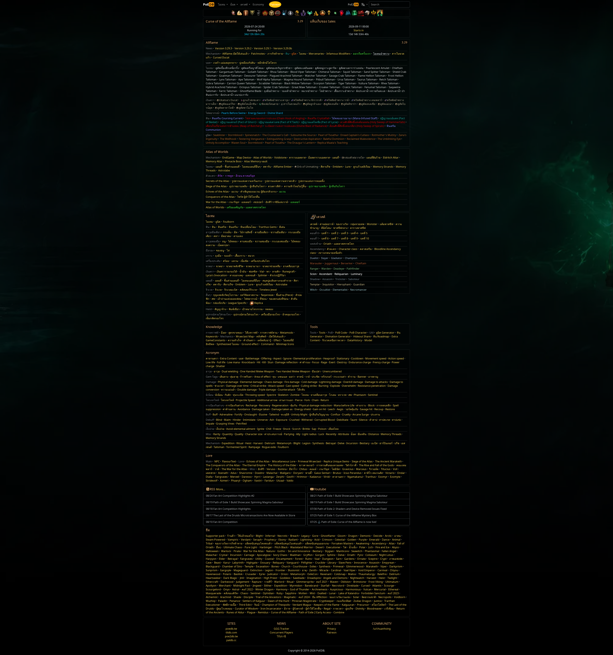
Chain (315, 400)
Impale (210, 423)
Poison (322, 429)
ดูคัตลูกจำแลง (313, 104)
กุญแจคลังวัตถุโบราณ (225, 295)
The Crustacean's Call (275, 135)
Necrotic (282, 536)
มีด (235, 232)
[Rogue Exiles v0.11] (380, 13)
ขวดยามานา (253, 266)
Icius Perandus (352, 473)
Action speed (396, 358)
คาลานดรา (212, 358)
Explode (335, 386)
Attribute (343, 434)
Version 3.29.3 (223, 48)
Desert (320, 547)
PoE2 (353, 4)
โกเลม (332, 395)
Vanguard (293, 562)
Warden (326, 268)
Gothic (281, 551)
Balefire (382, 574)
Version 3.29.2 (243, 48)
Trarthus (370, 476)
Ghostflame (328, 536)
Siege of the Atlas (216, 186)
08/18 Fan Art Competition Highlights (228, 509)
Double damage (247, 389)
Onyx (226, 589)
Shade (237, 597)
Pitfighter (307, 562)
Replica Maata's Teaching (332, 142)
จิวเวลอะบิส (230, 289)
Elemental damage (251, 382)
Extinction (256, 570)
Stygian (329, 551)
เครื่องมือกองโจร (270, 314)
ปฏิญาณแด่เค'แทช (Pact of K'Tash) (278, 122)
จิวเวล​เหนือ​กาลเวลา (333, 340)
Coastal (269, 559)
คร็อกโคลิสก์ (379, 604)
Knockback (248, 362)
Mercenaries (316, 53)
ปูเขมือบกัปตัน (247, 62)
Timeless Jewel (268, 289)
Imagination (253, 578)
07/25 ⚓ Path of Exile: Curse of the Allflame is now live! (343, 522)
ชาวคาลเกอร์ (306, 465)
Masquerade (213, 593)
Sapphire (290, 593)
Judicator (272, 574)
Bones (275, 566)
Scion (313, 274)
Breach (294, 536)
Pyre (360, 555)
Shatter (220, 366)
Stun (270, 362)
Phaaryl (235, 480)
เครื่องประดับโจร (260, 261)
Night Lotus (386, 555)
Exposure (281, 420)
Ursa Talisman (346, 79)
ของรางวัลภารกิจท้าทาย (228, 543)
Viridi (327, 476)
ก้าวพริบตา (246, 376)
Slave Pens (345, 562)
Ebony (282, 539)
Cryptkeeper (326, 601)
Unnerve (262, 420)
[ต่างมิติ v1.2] (361, 13)
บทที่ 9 (354, 238)
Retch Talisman (388, 79)
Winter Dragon (264, 589)
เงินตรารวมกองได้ (227, 271)
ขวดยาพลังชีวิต (234, 266)
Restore (390, 409)
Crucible (320, 562)
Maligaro (285, 473)
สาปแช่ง (396, 420)
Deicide (377, 536)
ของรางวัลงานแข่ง (339, 597)
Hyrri (257, 476)
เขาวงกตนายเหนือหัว (330, 253)
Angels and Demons (335, 578)
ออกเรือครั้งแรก (362, 53)
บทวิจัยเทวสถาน (249, 295)
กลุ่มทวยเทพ (357, 224)
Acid (316, 539)
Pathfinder (353, 268)
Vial (262, 271)
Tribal (209, 543)
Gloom (341, 536)
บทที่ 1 (325, 233)
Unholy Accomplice (217, 142)
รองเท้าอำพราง (290, 91)
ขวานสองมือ (262, 241)
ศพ (213, 299)
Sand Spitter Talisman (377, 72)
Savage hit (366, 409)
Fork (307, 400)
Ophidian (268, 593)
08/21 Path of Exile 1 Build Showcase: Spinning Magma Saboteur (349, 495)
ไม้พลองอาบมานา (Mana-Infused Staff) (354, 118)
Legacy (305, 536)
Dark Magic (230, 578)
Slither (268, 585)
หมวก (251, 255)
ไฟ (344, 547)
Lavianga (268, 476)
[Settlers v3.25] (239, 13)
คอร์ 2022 (247, 589)
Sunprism (211, 570)
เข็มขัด (244, 261)
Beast (217, 562)
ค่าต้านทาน (229, 409)
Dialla (209, 476)
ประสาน (375, 414)
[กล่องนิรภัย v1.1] (367, 13)
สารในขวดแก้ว (291, 104)
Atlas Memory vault (255, 161)
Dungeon (327, 559)
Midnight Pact (241, 585)
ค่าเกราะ (361, 405)
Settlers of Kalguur (253, 601)
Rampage (254, 447)
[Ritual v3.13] (271, 13)
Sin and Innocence (299, 551)
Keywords (212, 336)
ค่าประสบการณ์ (273, 434)
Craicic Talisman (352, 87)
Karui (226, 562)
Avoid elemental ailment (240, 429)
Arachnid (225, 597)
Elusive (263, 414)
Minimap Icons (285, 344)
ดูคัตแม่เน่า (386, 104)
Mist (312, 593)
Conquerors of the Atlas (220, 197)
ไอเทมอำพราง (381, 53)
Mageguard (241, 570)
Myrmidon (296, 585)
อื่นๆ (218, 547)
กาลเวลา (338, 608)
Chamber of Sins (232, 566)
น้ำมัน (242, 271)
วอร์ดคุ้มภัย (351, 409)
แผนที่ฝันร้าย (373, 157)
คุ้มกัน (293, 405)
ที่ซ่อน (263, 299)
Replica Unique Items (336, 461)
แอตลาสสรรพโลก (256, 207)
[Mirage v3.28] (233, 13)
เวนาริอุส (234, 202)
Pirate (237, 551)
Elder (222, 559)
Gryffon (308, 555)
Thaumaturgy (366, 574)
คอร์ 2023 (393, 593)
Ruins (308, 559)
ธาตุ (304, 570)
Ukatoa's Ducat (228, 100)
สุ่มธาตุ (234, 376)
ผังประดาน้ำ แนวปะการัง (234, 95)
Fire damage (291, 382)
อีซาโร (293, 469)
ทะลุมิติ (285, 414)
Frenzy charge (381, 362)
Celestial (340, 539)
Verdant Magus (301, 604)
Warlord (279, 581)
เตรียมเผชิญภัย (235, 207)
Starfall (325, 585)
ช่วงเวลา (219, 386)
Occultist (324, 289)
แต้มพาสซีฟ (386, 224)
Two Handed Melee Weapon (293, 371)
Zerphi (280, 476)
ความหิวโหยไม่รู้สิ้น (295, 186)
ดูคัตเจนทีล (332, 104)
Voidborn (399, 597)
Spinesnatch (252, 135)
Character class (348, 249)
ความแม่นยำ (228, 389)
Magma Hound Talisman (298, 79)
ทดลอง (269, 309)
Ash (272, 420)
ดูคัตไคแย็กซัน (248, 104)
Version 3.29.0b (282, 48)
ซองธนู (220, 250)
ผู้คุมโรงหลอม (224, 608)
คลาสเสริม (366, 249)
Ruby (279, 593)
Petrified (241, 423)
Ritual (239, 443)
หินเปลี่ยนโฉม (248, 227)
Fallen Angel (389, 551)
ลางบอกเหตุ (236, 275)
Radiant (293, 539)
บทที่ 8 (344, 238)
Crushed (294, 420)
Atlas (392, 543)
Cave (209, 562)
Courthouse (300, 566)
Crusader (250, 574)
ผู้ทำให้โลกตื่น (313, 608)
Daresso (247, 476)
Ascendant (325, 274)
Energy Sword (256, 113)
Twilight (392, 578)
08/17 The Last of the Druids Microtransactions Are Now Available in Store (250, 515)
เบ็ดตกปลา (223, 245)
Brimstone (359, 581)
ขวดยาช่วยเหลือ (271, 266)
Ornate (361, 559)
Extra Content (228, 358)
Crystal (223, 555)
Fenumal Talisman (375, 87)
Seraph (257, 539)
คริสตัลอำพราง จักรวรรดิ (308, 100)
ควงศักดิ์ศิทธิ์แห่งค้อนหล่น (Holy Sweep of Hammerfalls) (372, 122)
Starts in (359, 30)
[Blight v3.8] (297, 13)
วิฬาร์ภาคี (350, 465)
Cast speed (292, 386)
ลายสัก (276, 271)
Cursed (365, 585)
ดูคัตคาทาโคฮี (225, 107)
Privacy (331, 628)
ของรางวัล (342, 224)
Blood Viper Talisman (303, 72)
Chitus (303, 469)
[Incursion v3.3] (322, 13)
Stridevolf (211, 480)
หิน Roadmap (381, 336)
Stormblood (235, 135)
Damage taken (261, 409)
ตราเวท (342, 395)
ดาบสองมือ (246, 241)
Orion (284, 574)
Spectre (271, 395)
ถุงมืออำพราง (271, 91)
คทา (216, 236)
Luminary (356, 274)
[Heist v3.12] (278, 13)
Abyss (395, 547)
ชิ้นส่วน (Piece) (284, 295)
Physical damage (228, 382)
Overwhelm (349, 386)
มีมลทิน (362, 434)
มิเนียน (219, 395)
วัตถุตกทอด (267, 295)
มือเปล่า (316, 371)
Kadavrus (315, 476)
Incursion (352, 443)
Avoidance (244, 409)
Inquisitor (328, 284)
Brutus (337, 473)
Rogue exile (269, 447)
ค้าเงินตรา (249, 340)
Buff (215, 414)
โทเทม (305, 395)
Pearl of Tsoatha (328, 135)
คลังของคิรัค (231, 593)
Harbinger (266, 547)
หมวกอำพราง (309, 91)
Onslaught (250, 414)
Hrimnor (302, 476)
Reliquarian (341, 274)
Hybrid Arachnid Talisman (221, 87)
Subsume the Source (303, 135)
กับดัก (228, 395)
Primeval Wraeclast (309, 461)
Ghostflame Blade (250, 91)
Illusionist (293, 570)
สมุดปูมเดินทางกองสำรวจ (276, 280)
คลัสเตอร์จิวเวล (248, 289)
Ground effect (250, 344)
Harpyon (211, 559)
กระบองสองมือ (280, 241)
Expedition (228, 443)
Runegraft (288, 271)
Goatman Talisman (230, 75)
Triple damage (267, 389)
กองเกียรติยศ (344, 601)
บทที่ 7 (334, 238)
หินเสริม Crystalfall (318, 118)
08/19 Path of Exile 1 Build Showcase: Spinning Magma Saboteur (244, 502)
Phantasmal (372, 551)
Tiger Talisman (347, 83)
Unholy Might (299, 414)
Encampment (284, 559)
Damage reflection (286, 362)
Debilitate (342, 420)
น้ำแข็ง (353, 547)
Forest (299, 559)
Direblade (353, 585)
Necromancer (358, 289)
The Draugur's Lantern (301, 142)
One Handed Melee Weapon (257, 371)
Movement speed (375, 358)
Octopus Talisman (250, 87)
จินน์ (256, 604)
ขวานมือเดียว (278, 232)
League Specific (237, 303)
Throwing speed (255, 395)
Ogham (247, 480)
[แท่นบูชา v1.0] (373, 13)
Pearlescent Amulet (377, 68)
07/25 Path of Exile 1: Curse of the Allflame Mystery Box (343, 515)
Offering (266, 358)
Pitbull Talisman (325, 79)
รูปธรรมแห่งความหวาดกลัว (280, 181)
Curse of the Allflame (283, 612)
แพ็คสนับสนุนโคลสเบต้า (258, 543)
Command (267, 344)
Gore (315, 536)
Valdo (290, 480)
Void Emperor (366, 570)
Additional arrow (267, 400)
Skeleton (283, 395)
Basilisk (238, 574)
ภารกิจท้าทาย (275, 53)
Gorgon (320, 555)
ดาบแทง (238, 236)
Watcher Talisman (315, 75)
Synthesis (318, 443)
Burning (323, 386)
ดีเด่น (282, 227)
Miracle (323, 570)
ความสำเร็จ (234, 340)
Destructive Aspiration (307, 139)
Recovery (264, 405)
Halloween (212, 551)
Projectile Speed (245, 400)
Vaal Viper (350, 570)
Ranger (314, 268)
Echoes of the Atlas (217, 191)
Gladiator (336, 258)
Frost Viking (375, 581)
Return (325, 400)
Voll (395, 469)
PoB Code (341, 332)
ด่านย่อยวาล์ (326, 224)
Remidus (263, 612)
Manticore (342, 551)
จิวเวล (218, 289)
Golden (351, 539)
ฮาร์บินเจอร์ (386, 443)
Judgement (242, 581)
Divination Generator (338, 336)
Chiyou (394, 570)
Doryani (298, 473)
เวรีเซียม (389, 608)
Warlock (226, 551)
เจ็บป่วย (220, 429)
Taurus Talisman (367, 79)
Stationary (343, 358)
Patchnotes (258, 53)
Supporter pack (215, 536)
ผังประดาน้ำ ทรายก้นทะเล (370, 91)
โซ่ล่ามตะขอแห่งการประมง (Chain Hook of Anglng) (275, 118)
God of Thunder (299, 589)
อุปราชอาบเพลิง (238, 186)
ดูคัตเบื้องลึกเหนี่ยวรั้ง (227, 68)
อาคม (397, 536)
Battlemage (252, 358)
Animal (396, 539)
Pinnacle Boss (233, 161)
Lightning (306, 539)
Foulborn (228, 221)
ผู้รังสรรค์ (298, 608)
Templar (315, 284)
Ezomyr (382, 476)
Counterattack (286, 389)
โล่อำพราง (325, 91)
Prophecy (270, 539)
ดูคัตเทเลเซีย (368, 104)
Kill (264, 362)
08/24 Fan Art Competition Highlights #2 (230, 495)
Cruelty (346, 414)
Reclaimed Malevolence (361, 139)
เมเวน (234, 191)
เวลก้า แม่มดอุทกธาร (225, 62)
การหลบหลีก (384, 405)
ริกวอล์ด (373, 469)
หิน (287, 53)
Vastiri (258, 480)
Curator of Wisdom (246, 608)
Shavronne (245, 473)
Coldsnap (339, 574)
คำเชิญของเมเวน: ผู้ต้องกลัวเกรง (258, 191)
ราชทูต (229, 175)
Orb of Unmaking (307, 166)
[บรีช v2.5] (341, 13)
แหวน (234, 261)
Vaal (317, 559)
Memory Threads (391, 434)
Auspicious (336, 589)
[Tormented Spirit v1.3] (354, 13)
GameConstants (215, 340)
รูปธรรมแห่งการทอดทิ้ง (311, 181)
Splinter (262, 275)
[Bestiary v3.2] (329, 13)
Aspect (277, 358)
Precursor (363, 604)
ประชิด (315, 376)
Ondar (401, 473)
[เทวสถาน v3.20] (246, 13)
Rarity (216, 434)
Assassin (327, 279)
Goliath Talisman (258, 72)
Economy (258, 4)
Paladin (222, 601)
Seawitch (356, 551)
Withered (307, 420)
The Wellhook (228, 139)
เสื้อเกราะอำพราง (344, 91)
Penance (235, 601)
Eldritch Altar (391, 157)
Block (371, 405)
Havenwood (213, 574)
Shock (286, 429)
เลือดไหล (333, 429)
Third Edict (245, 604)
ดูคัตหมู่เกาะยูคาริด (325, 68)
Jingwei (257, 585)
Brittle (306, 429)
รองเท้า (228, 255)
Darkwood (227, 581)
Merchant (225, 585)
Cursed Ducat (221, 57)
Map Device (244, 157)
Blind (219, 420)
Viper (383, 566)
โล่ (228, 250)
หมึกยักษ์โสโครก (267, 62)
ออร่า (292, 376)
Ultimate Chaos (232, 547)
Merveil (234, 476)
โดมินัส (336, 469)
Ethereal (393, 589)
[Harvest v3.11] (284, 13)
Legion (306, 443)
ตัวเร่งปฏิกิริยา (278, 275)
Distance (373, 434)
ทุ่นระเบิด (238, 395)
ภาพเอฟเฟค (396, 559)
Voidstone (280, 157)
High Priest (270, 578)
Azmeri (224, 480)
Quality (239, 434)
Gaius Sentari (322, 473)
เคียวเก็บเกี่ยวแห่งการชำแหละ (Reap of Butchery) (234, 126)
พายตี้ (308, 473)
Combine (338, 612)
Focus (315, 362)
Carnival (382, 570)
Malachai (271, 473)
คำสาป (373, 420)
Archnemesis (319, 589)
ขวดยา (220, 266)
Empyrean (388, 562)
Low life (210, 362)
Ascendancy (379, 543)
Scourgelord (213, 589)
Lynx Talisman (227, 79)
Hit (258, 362)
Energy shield (303, 409)
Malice (352, 574)
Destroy (342, 362)
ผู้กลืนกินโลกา (257, 186)
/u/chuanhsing (382, 628)
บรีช (396, 443)
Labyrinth (238, 562)
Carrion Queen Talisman (241, 83)
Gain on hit (319, 409)
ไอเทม (302, 53)
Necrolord (338, 585)
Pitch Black (281, 547)
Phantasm (360, 395)
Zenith (313, 570)
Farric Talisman (228, 91)
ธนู (224, 241)
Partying (289, 434)
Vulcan (367, 589)
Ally (298, 434)
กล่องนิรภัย (219, 303)
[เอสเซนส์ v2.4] (348, 13)
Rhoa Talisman (279, 72)
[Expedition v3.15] (258, 13)
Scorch (296, 429)
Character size (253, 434)
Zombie (294, 395)
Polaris (227, 574)
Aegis (340, 409)
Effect (277, 340)
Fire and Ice (382, 547)
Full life (221, 362)
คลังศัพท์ (261, 336)
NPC (216, 461)
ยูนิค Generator (385, 332)
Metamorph (284, 443)
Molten (303, 593)
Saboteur (353, 279)
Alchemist (212, 597)
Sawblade (299, 578)
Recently (331, 434)
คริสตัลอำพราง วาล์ (338, 100)
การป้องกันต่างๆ (235, 405)
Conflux (335, 414)
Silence (363, 420)
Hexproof (329, 358)
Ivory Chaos (280, 555)
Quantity (227, 434)
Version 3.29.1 (262, 48)
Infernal (270, 536)
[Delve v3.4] (316, 13)
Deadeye (338, 268)
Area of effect (262, 376)
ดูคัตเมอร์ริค (228, 104)
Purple (363, 539)
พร (268, 271)
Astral (235, 589)
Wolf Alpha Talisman (269, 79)
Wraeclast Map (245, 336)
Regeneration (280, 405)
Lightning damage (330, 382)
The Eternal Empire (253, 465)
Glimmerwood (354, 566)
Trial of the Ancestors (268, 597)
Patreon (275, 4)
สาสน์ (300, 376)
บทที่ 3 (344, 233)
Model (368, 340)
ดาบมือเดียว (261, 232)
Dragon (352, 536)
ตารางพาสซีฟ (358, 228)
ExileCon (312, 574)
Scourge (389, 585)
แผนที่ (335, 157)
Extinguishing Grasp (279, 139)
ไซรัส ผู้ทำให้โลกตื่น (248, 197)
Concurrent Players (281, 632)
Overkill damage (353, 382)
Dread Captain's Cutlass (354, 135)
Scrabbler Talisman (270, 83)
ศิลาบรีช (325, 166)
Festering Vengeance (251, 139)
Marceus (361, 469)
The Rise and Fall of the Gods (376, 465)
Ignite (260, 429)
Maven (334, 581)
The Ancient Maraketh (388, 461)
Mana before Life (344, 405)
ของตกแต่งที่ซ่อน (278, 299)
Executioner (333, 547)
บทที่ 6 (325, 238)
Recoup (378, 409)
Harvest (258, 443)
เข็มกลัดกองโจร (215, 318)
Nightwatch (357, 578)
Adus (234, 473)
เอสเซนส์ (250, 275)
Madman (295, 555)
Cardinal (336, 570)
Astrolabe (224, 170)
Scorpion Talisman (325, 83)
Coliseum (371, 555)
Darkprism (395, 566)
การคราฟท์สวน (268, 332)
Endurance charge (360, 362)
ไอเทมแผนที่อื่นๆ (251, 166)
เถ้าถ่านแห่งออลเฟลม (230, 299)
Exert (332, 362)
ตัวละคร (331, 249)
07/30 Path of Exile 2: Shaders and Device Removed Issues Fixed (348, 509)
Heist (248, 443)
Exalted (322, 593)
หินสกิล (222, 227)
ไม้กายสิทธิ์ (246, 232)
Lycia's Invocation (216, 275)
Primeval (338, 566)
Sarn (339, 559)
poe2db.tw (231, 636)
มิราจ (287, 608)
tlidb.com (231, 632)
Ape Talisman (246, 79)
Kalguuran (348, 604)
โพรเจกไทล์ (227, 400)
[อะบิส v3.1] (335, 13)
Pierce (299, 400)
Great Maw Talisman (304, 87)
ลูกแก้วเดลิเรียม (361, 166)
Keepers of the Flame (326, 604)
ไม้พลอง (232, 241)
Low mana (233, 362)
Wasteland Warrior (301, 547)
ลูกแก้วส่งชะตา (251, 100)
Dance (386, 539)
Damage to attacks (376, 382)
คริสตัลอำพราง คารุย (276, 100)
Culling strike (309, 386)
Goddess (285, 578)
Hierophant (344, 284)
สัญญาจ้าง (220, 309)
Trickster (340, 279)
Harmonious (353, 589)
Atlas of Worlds (262, 157)
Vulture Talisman (368, 83)
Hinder (237, 420)
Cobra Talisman (215, 83)
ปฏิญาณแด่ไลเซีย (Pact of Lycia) (319, 122)
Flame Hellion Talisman (372, 75)
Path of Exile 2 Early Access (315, 612)
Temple (249, 566)
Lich (370, 547)
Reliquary (278, 562)
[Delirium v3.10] (290, 13)
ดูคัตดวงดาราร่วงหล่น (351, 68)
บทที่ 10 (364, 238)
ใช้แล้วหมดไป (245, 536)
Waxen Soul (238, 142)
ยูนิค (293, 53)
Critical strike (258, 386)
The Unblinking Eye (389, 139)
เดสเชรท (211, 473)
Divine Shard (275, 113)
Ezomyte (395, 476)
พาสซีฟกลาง (340, 228)
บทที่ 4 (354, 233)
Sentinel (373, 395)
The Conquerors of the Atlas (223, 465)
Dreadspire (314, 578)
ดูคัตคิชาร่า (349, 104)
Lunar (332, 593)
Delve (341, 443)
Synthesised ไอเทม (228, 344)
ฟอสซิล (253, 271)
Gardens (349, 559)
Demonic (365, 536)
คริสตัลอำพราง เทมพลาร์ (368, 100)
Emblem (338, 166)
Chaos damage (274, 382)
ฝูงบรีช (349, 608)
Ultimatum (391, 581)
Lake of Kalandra (348, 593)
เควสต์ (313, 224)
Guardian (359, 284)
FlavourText (229, 461)
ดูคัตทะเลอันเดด (303, 68)
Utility (258, 559)
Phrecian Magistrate (304, 601)
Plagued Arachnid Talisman (286, 75)
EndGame (228, 157)
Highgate (251, 562)
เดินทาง (224, 376)
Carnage (249, 555)
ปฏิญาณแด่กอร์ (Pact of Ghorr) (238, 122)
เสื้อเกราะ (240, 255)
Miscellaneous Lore (283, 461)
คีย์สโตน (326, 228)
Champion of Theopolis (276, 604)
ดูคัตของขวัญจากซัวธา (279, 68)
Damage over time (237, 386)
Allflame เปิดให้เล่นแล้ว (235, 53)
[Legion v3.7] (303, 13)
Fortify (238, 414)
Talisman (219, 447)
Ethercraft (212, 581)
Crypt (383, 559)
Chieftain (360, 263)
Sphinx (331, 555)
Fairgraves (221, 476)
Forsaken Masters (342, 543)
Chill (268, 429)
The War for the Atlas (234, 469)
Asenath (223, 473)
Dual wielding (230, 371)
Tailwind (274, 414)
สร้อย (226, 261)
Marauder (316, 263)
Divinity (360, 608)
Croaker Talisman (329, 87)
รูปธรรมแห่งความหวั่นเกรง (247, 181)
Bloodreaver (374, 608)
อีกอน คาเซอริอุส (245, 175)
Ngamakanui (355, 476)
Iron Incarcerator (271, 608)
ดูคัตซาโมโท (246, 107)
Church (285, 566)
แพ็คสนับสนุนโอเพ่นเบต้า (288, 543)
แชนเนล (282, 376)
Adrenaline (226, 414)
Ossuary (265, 562)
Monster (372, 224)
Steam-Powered (215, 539)
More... (220, 489)
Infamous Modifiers (338, 53)
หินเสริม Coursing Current (227, 118)
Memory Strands (383, 166)
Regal (327, 608)
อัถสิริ (261, 469)
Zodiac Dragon (362, 601)
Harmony (281, 589)
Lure (348, 166)
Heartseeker (213, 578)
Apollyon (211, 585)
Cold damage (309, 382)
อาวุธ (217, 371)
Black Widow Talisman (297, 83)
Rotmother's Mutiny (384, 135)
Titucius (385, 469)
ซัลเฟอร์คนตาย (269, 104)
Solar (356, 597)
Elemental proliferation (307, 358)
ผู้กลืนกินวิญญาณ (319, 414)
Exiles (313, 566)
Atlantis (376, 585)
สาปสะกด (384, 420)
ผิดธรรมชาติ (369, 597)
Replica (258, 303)
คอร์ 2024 (304, 597)
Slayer (324, 258)
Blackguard (212, 566)
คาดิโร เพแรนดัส (373, 473)
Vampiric (233, 539)
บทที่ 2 (334, 233)
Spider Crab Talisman (276, 87)
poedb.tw (231, 628)
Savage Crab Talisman (342, 75)
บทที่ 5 (363, 233)
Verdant (246, 539)
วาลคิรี (268, 581)
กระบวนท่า (339, 376)
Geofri (290, 476)
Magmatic (290, 597)
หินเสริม (233, 227)
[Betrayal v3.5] (309, 13)
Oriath (327, 243)
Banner (362, 376)
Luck (321, 434)
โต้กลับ (301, 389)
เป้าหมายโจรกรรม (252, 309)
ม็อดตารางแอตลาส (319, 157)
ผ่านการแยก (286, 400)
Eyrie (262, 574)
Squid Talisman (352, 72)
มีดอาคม (226, 236)
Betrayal (331, 443)
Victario (390, 473)
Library (332, 562)
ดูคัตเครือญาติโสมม (252, 68)
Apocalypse (264, 555)
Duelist (314, 258)
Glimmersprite (305, 581)
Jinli (242, 578)
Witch (313, 289)
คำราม (352, 376)
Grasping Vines (225, 423)
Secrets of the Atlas (217, 181)
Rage (324, 362)
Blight (296, 443)
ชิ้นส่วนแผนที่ (232, 166)
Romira (282, 469)
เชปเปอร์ (258, 202)
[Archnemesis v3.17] (252, 13)
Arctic (388, 536)
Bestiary (364, 443)
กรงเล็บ (227, 232)
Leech (331, 409)
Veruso (271, 469)
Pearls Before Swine (233, 113)
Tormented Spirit (236, 447)
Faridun (269, 480)
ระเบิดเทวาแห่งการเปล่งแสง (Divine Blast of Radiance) (296, 126)
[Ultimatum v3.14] (265, 13)
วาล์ (307, 376)
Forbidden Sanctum (373, 593)
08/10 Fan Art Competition (222, 522)
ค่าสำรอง (305, 362)
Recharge (251, 405)
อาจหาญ (373, 376)
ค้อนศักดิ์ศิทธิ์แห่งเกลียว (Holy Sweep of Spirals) (356, 126)
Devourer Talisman (255, 75)
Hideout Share (362, 336)
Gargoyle (225, 570)
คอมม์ (313, 469)
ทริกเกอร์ (326, 376)
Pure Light (251, 547)
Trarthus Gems (268, 227)
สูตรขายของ (235, 332)
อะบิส (374, 443)
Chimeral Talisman (329, 72)
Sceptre (373, 559)
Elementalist (340, 289)
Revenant (326, 574)
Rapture (256, 581)
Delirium (270, 443)
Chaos (244, 593)
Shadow (315, 279)
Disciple (248, 597)
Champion (351, 258)
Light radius (309, 434)
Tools (322, 332)
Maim (227, 420)
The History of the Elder (282, 465)
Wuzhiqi (211, 601)
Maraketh (372, 566)
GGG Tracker (281, 628)
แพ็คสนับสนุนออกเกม (317, 543)
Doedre (259, 473)
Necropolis (384, 597)
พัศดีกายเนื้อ (229, 604)
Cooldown (357, 358)
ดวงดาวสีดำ (274, 186)
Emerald (374, 539)
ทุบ (274, 376)
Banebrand (311, 585)
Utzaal (280, 480)
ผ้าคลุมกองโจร (291, 314)
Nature (270, 551)
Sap (314, 429)
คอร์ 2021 (321, 581)
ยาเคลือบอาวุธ (291, 266)
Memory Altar (214, 161)
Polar (362, 547)
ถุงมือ (218, 255)
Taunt (353, 420)
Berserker (347, 263)
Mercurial (380, 589)
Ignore (287, 358)
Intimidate (249, 420)
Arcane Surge (360, 414)
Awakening (362, 543)
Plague (251, 612)
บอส (241, 358)
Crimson (327, 539)
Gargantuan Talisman (232, 72)
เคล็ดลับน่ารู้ (264, 340)
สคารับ (267, 166)
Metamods (286, 332)
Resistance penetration (372, 386)
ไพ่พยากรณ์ (250, 299)
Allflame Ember (282, 166)
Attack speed (276, 386)
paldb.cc (231, 640)
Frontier (280, 570)
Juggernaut (331, 263)
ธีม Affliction (319, 597)
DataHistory (354, 340)
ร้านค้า (231, 536)
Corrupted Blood (324, 420)
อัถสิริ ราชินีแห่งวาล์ (276, 202)
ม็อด (223, 332)
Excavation (262, 566)
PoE (208, 4)
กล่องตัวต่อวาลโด (354, 157)
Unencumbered (332, 371)
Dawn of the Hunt (278, 601)
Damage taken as (282, 409)
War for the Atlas (216, 202)
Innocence (360, 562)
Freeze (277, 429)
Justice (378, 601)
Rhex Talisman (389, 83)
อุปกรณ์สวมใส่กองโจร (245, 314)
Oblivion (346, 581)
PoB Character (358, 332)
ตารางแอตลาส (297, 157)
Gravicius (347, 469)
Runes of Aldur (235, 612)
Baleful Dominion (333, 139)
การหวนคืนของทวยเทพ (329, 465)
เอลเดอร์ (246, 202)
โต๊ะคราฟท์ (251, 332)
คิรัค (220, 175)
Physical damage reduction (315, 405)
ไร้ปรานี (281, 636)
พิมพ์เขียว (234, 309)
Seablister (219, 135)
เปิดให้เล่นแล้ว (276, 336)
